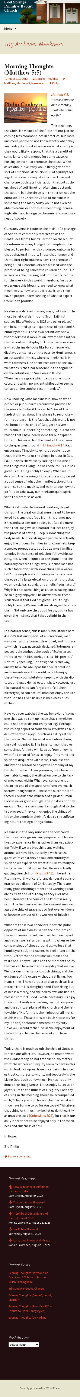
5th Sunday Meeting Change (26, 1288)
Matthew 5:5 (59, 94)
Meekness (38, 83)
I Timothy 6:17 (53, 445)
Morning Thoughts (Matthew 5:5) (29, 69)
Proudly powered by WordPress (40, 1388)
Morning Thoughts (46, 79)
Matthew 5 (23, 83)
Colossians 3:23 (41, 1115)
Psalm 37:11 (45, 873)
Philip (55, 83)
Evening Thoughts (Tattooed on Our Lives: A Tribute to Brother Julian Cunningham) (28, 1277)
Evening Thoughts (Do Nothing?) (28, 1317)
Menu (8, 28)
